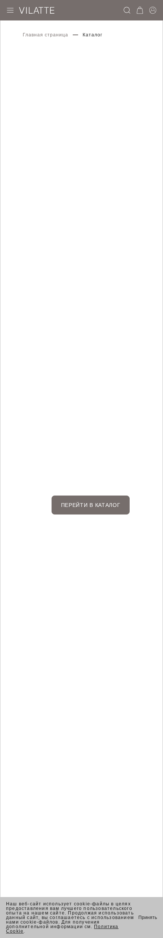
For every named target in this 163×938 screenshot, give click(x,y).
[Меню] (10, 10)
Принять (147, 917)
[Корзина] (140, 10)
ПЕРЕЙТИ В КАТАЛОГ (91, 505)
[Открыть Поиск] (127, 10)
